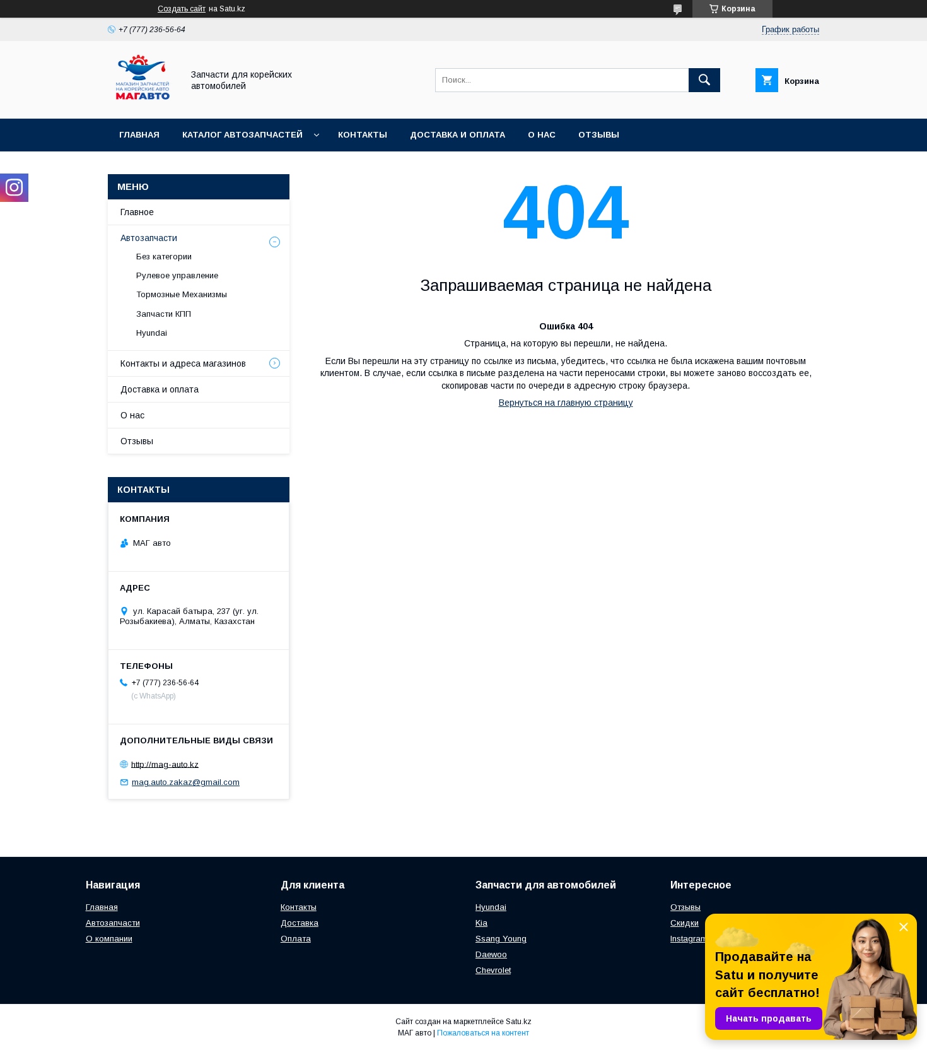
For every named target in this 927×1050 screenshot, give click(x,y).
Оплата (296, 938)
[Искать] (704, 80)
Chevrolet (493, 970)
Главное (137, 212)
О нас (542, 134)
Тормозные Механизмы (181, 294)
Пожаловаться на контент (483, 1033)
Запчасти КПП (163, 314)
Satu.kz (519, 1021)
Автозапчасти (148, 238)
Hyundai (151, 333)
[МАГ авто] (142, 102)
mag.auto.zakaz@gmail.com (186, 782)
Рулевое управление (177, 275)
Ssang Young (501, 938)
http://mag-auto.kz (165, 764)
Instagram (689, 938)
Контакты (362, 134)
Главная (139, 134)
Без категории (164, 256)
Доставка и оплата (457, 134)
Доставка (299, 923)
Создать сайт (182, 8)
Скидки (684, 923)
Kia (481, 923)
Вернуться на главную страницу (566, 403)
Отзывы (598, 134)
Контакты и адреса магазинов (183, 363)
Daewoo (491, 954)
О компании (109, 938)
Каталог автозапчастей (242, 134)
